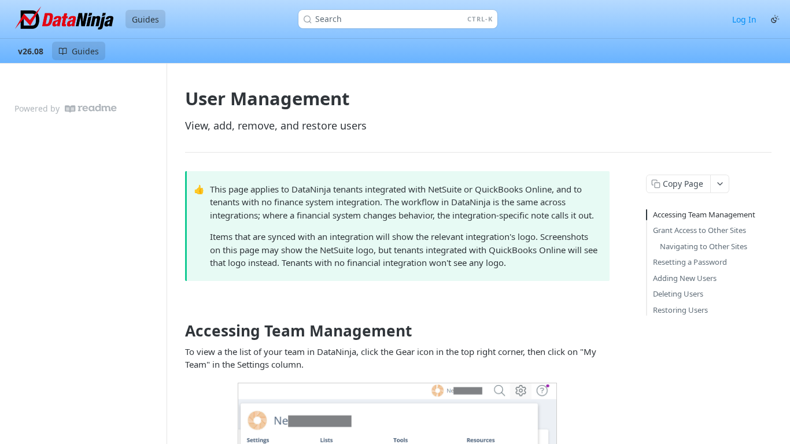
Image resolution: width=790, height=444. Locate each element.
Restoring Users (680, 310)
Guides (145, 19)
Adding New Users (685, 278)
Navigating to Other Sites (703, 246)
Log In (744, 19)
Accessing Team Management (704, 214)
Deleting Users (678, 293)
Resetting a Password (690, 262)
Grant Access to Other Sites (699, 230)
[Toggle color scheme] (775, 19)
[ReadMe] (91, 108)
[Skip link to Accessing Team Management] (177, 331)
